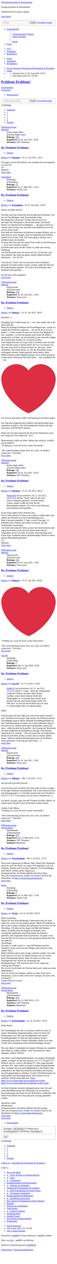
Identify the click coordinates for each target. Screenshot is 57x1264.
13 (17, 184)
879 (17, 835)
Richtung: (25, 1131)
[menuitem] (23, 34)
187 (17, 137)
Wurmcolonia (7, 828)
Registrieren (12, 63)
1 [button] (7, 112)
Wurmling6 (6, 177)
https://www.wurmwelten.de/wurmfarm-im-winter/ (23, 1080)
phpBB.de (31, 1245)
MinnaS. (5, 284)
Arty (12, 1240)
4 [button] (7, 120)
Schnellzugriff (13, 29)
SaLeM (4, 655)
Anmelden (11, 61)
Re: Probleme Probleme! (15, 147)
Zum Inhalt (6, 16)
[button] (11, 110)
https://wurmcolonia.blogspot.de (28, 878)
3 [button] (7, 117)
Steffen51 (11, 688)
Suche (9, 58)
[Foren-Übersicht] (16, 2)
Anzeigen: (8, 1128)
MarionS (5, 129)
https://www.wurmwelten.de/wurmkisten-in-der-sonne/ (25, 1083)
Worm (4, 885)
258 (17, 292)
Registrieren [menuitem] (12, 54)
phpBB (15, 1235)
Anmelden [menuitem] (11, 51)
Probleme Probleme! (16, 82)
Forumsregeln (7, 87)
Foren (9, 44)
